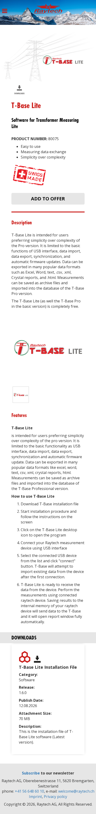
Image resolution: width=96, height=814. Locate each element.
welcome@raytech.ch (76, 791)
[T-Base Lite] (21, 395)
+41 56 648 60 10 (29, 791)
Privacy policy (55, 796)
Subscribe (31, 773)
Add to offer (48, 198)
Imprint (35, 796)
